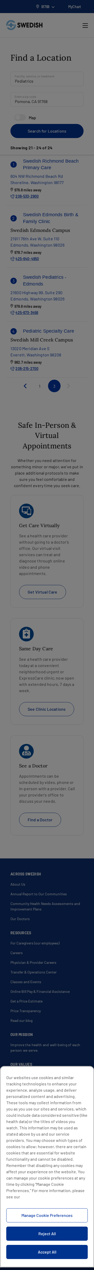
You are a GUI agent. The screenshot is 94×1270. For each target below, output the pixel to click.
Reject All (47, 1233)
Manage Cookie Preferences (47, 1215)
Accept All (47, 1251)
